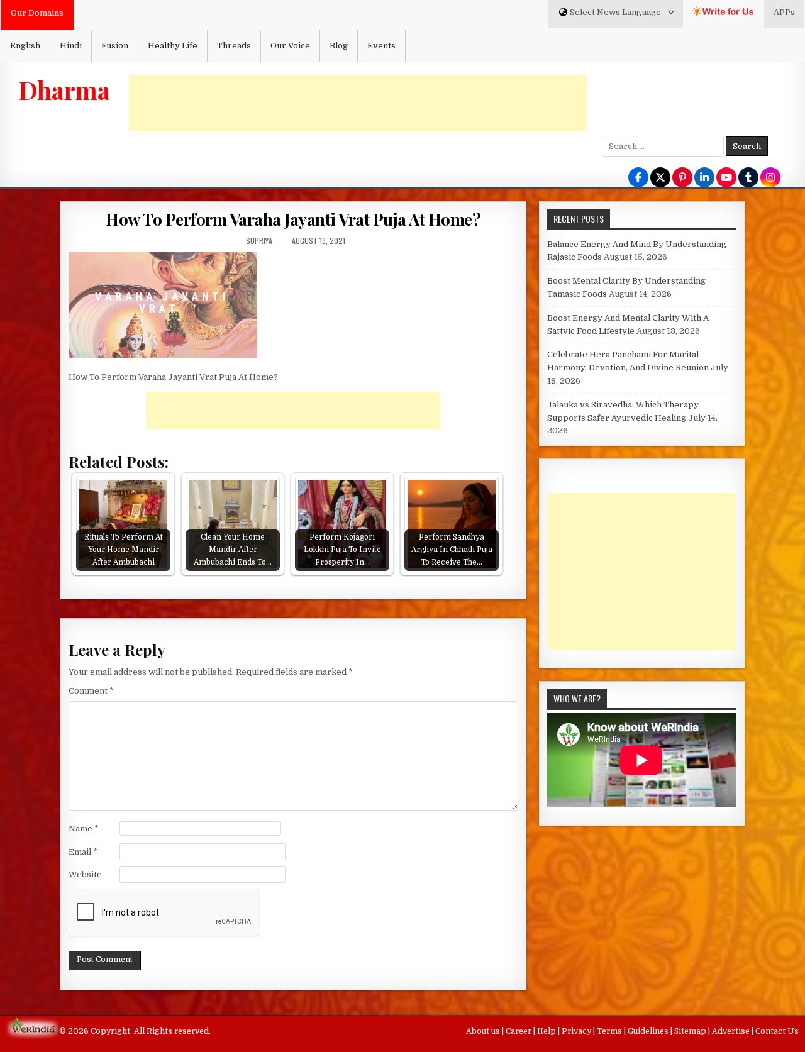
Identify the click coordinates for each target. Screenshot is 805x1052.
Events (381, 45)
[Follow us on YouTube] (726, 178)
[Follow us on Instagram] (770, 178)
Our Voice (290, 45)
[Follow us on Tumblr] (748, 178)
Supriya (259, 240)
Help (547, 1031)
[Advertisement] (358, 103)
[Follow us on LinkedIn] (704, 178)
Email (83, 851)
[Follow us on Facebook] (638, 178)
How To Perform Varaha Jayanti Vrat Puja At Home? (293, 219)
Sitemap (691, 1031)
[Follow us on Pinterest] (682, 178)
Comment (91, 690)
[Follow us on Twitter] (660, 178)
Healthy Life (172, 45)
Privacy (577, 1031)
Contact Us (777, 1031)
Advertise (732, 1031)
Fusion (114, 45)
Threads (234, 45)
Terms (610, 1031)
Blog (339, 45)
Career (519, 1031)
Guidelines (649, 1031)
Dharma (64, 90)
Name (84, 828)
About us (484, 1031)
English (25, 45)
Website (85, 874)
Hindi (71, 45)
